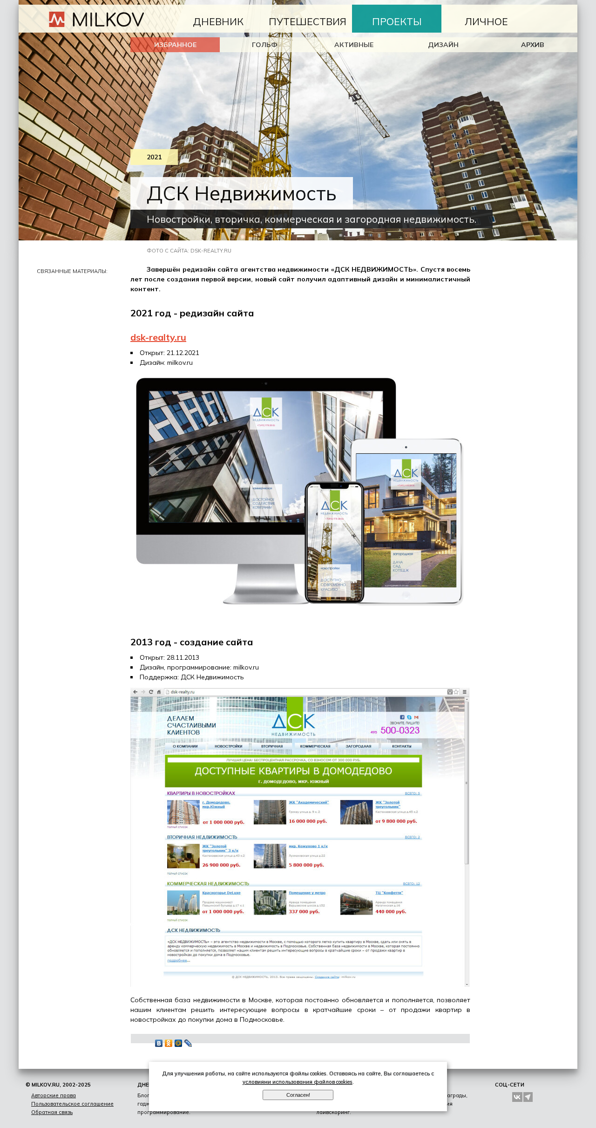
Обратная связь (52, 1112)
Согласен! (298, 1095)
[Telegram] (528, 1097)
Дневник (218, 21)
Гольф (265, 45)
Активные (353, 45)
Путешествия (307, 21)
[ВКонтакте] (159, 1043)
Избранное (175, 45)
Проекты (397, 21)
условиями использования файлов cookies (297, 1082)
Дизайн (443, 45)
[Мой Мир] (178, 1043)
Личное (486, 21)
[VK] (517, 1097)
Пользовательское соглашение (72, 1104)
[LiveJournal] (188, 1043)
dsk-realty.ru (158, 337)
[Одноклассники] (169, 1043)
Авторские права (53, 1095)
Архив (532, 45)
